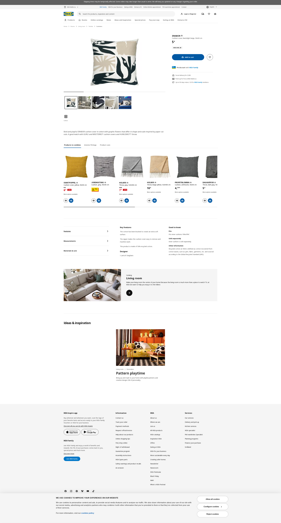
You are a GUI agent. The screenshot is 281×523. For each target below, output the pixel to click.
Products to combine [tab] (72, 145)
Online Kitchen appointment (152, 7)
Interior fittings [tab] (90, 145)
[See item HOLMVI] (132, 167)
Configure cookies (211, 507)
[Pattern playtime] (140, 347)
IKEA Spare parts (122, 459)
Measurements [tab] (70, 241)
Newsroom (154, 468)
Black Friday (154, 476)
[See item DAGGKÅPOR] (215, 167)
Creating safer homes (158, 459)
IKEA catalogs (155, 435)
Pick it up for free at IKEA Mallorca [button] (186, 79)
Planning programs (191, 439)
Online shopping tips (123, 439)
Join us (152, 426)
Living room (81, 26)
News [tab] (109, 20)
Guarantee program (123, 451)
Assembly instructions (123, 455)
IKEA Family (103, 7)
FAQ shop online (121, 443)
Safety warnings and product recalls (128, 464)
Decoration (130, 369)
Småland (188, 447)
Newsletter (154, 464)
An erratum (120, 468)
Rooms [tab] (84, 20)
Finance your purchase (193, 443)
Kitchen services (190, 426)
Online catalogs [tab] (97, 20)
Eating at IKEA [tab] (168, 20)
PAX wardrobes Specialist (194, 435)
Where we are (155, 422)
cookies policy (87, 513)
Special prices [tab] (140, 20)
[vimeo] (82, 491)
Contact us (119, 418)
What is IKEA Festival (157, 484)
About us (153, 418)
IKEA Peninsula (155, 472)
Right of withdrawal (123, 447)
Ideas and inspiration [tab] (122, 20)
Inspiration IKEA (156, 439)
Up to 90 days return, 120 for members (192, 82)
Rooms (73, 26)
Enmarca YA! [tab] (182, 20)
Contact (184, 7)
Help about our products (124, 435)
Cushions (99, 26)
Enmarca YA (138, 7)
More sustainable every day (160, 455)
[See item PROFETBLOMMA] (187, 167)
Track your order (121, 422)
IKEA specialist (190, 430)
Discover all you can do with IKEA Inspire (78, 426)
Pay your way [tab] (154, 20)
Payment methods (122, 426)
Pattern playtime (130, 373)
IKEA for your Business (115, 7)
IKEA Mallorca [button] (71, 7)
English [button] (212, 7)
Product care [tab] (105, 145)
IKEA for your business (158, 451)
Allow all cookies (213, 499)
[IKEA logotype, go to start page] (69, 14)
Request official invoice (124, 430)
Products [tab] (71, 20)
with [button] (187, 67)
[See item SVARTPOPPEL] (76, 167)
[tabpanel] (168, 243)
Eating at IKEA (128, 7)
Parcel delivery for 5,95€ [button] (183, 75)
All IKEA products (156, 430)
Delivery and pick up (192, 422)
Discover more (69, 454)
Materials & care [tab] (70, 251)
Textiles (90, 26)
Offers (152, 443)
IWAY (152, 480)
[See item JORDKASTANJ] (104, 167)
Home (65, 26)
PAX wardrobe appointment (171, 7)
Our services (189, 418)
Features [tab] (67, 231)
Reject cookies (212, 514)
